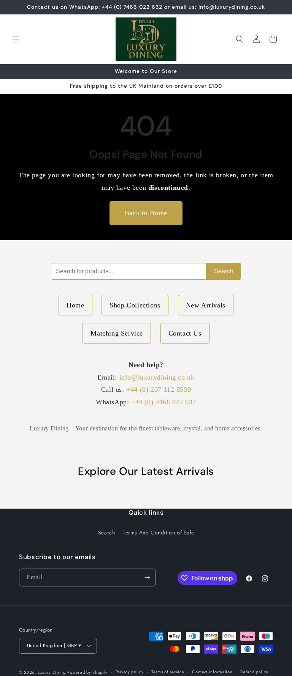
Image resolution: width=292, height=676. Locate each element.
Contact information (212, 672)
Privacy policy (130, 672)
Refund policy (254, 672)
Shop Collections (135, 305)
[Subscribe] (147, 577)
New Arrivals (205, 305)
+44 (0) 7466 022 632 (163, 402)
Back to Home (146, 213)
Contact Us (185, 333)
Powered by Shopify (87, 672)
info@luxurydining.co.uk (157, 377)
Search (223, 271)
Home (75, 305)
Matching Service (116, 333)
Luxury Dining (52, 672)
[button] (16, 39)
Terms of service (167, 672)
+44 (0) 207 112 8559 (158, 389)
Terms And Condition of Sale (158, 532)
